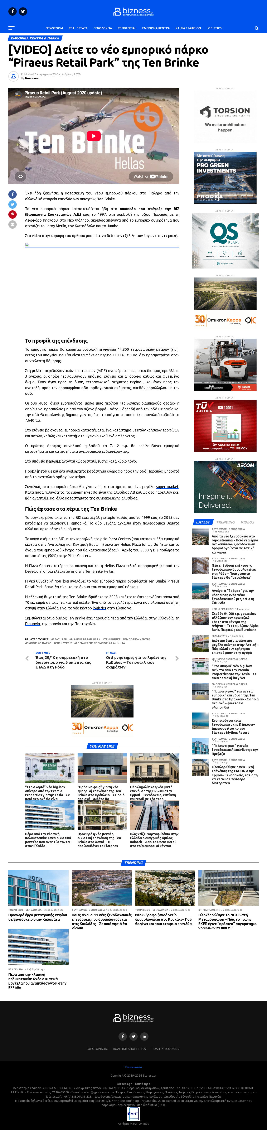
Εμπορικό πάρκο (39, 643)
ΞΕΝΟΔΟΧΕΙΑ (102, 28)
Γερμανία (32, 624)
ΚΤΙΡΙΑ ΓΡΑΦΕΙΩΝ (188, 28)
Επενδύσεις (63, 643)
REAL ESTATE (78, 28)
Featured (60, 639)
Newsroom (32, 78)
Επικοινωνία (133, 1067)
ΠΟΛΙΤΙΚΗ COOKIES (165, 1049)
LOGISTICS (214, 28)
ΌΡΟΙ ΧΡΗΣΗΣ (98, 1049)
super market (167, 487)
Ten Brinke (112, 639)
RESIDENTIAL (127, 28)
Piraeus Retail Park (85, 639)
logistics (99, 608)
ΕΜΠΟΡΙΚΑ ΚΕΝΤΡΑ (156, 28)
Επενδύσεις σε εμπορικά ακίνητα (100, 643)
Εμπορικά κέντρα (137, 639)
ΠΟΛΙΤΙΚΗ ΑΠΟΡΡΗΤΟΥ (129, 1049)
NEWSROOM (54, 28)
